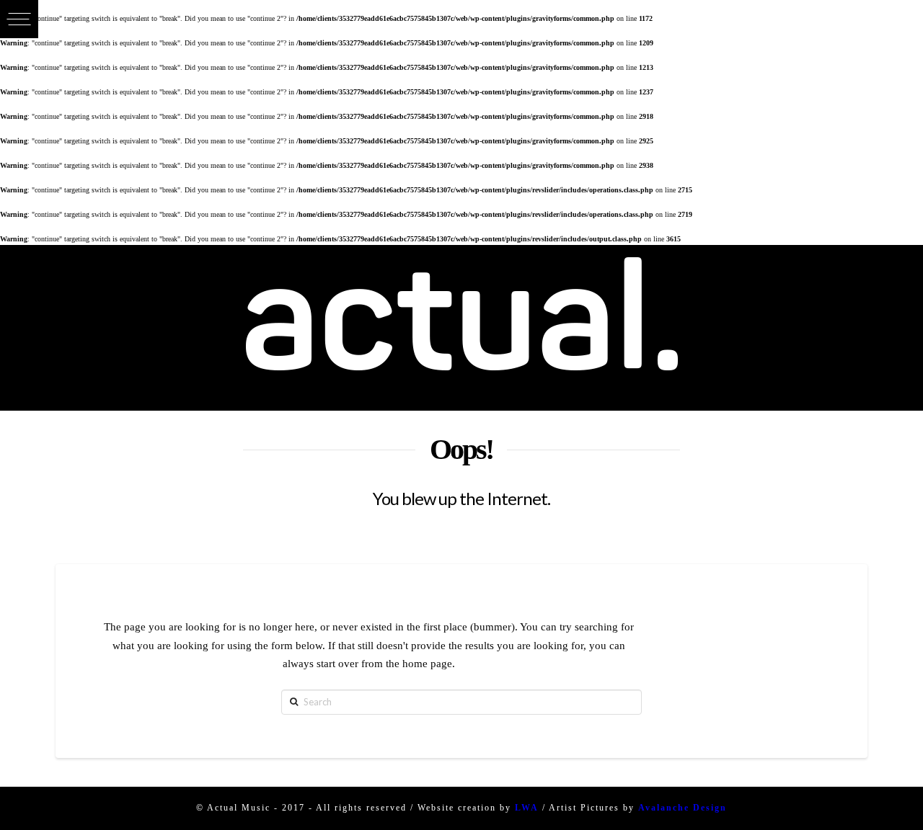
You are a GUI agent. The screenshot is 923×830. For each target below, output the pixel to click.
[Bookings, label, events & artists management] (461, 328)
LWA (527, 808)
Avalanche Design (682, 808)
